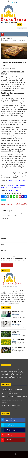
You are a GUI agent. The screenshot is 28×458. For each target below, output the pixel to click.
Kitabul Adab (18, 324)
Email (3, 244)
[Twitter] (12, 2)
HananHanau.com (5, 370)
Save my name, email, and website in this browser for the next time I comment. (13, 259)
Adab (13, 324)
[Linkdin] (16, 2)
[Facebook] (10, 2)
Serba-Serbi (3, 200)
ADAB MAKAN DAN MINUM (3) (9, 393)
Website (3, 250)
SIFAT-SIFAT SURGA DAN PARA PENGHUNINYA (13, 401)
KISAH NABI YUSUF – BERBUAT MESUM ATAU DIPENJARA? (6, 204)
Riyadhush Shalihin (16, 334)
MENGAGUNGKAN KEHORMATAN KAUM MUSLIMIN (14, 396)
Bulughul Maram (15, 314)
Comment (4, 219)
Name (3, 239)
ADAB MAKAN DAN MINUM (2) (9, 408)
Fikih (13, 349)
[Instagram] (14, 2)
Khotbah (14, 341)
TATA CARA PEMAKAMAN (8, 405)
